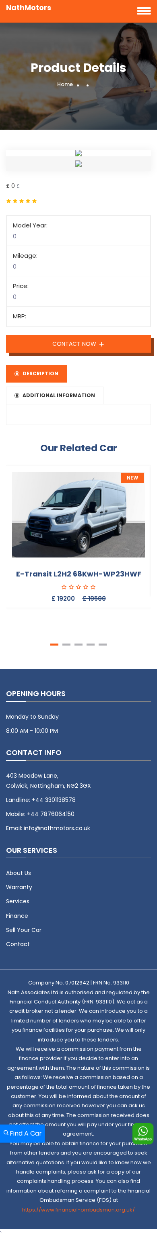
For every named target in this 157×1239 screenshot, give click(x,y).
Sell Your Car (23, 930)
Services (17, 901)
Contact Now (75, 344)
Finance (17, 916)
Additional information (59, 395)
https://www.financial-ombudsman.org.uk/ (78, 1210)
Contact (18, 944)
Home (65, 84)
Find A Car (26, 1133)
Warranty (19, 887)
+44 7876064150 (50, 814)
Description (40, 373)
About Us (18, 873)
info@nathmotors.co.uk (57, 828)
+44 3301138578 (54, 800)
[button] (54, 645)
